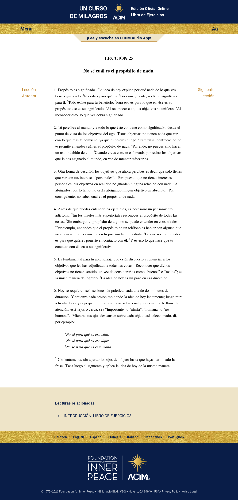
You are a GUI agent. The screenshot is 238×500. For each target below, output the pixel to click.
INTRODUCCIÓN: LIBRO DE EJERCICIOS (98, 415)
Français (114, 437)
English (78, 437)
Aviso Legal (189, 491)
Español (96, 437)
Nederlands (153, 437)
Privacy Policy (171, 491)
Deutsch (60, 437)
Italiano (132, 437)
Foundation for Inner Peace (76, 491)
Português (176, 437)
